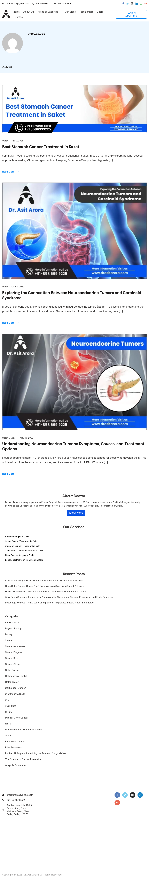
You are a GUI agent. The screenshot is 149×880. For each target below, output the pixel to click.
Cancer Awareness (15, 646)
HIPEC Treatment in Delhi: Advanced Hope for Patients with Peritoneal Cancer (46, 591)
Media (99, 11)
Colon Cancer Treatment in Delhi (21, 541)
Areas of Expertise (48, 11)
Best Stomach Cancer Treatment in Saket (40, 146)
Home (16, 11)
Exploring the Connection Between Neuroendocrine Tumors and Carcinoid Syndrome (71, 295)
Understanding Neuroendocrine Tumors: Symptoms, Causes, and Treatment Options (73, 446)
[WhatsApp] (141, 3)
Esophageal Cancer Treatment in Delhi (24, 559)
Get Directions (65, 3)
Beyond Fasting (13, 628)
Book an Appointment (131, 14)
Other (5, 140)
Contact (19, 17)
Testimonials (86, 11)
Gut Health (10, 705)
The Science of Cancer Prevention (23, 759)
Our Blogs (70, 11)
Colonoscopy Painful (16, 676)
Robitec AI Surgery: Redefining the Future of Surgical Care (36, 753)
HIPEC (8, 711)
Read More (8, 171)
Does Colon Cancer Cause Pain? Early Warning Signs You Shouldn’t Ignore (44, 586)
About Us (28, 11)
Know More (76, 512)
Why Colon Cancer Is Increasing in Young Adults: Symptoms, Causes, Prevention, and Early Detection (59, 597)
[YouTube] (145, 3)
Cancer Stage (12, 664)
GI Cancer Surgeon (15, 694)
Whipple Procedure (15, 765)
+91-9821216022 (44, 3)
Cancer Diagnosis (14, 652)
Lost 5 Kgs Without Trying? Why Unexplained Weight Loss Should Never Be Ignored (49, 602)
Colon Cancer (9, 437)
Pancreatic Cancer (15, 741)
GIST (8, 699)
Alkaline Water (12, 622)
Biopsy (8, 634)
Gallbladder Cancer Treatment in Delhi (24, 550)
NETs (8, 723)
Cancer (9, 640)
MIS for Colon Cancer (16, 717)
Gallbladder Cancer (15, 688)
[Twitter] (127, 3)
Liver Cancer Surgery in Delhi (19, 555)
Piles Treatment (13, 747)
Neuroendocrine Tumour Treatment (24, 729)
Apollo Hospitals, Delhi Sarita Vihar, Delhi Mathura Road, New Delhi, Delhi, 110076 (19, 810)
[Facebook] (123, 3)
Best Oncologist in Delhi (17, 536)
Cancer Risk (11, 658)
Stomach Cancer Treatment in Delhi (22, 546)
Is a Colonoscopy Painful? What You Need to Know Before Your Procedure (44, 580)
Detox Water (11, 682)
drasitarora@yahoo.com (18, 3)
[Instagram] (132, 3)
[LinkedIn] (136, 3)
